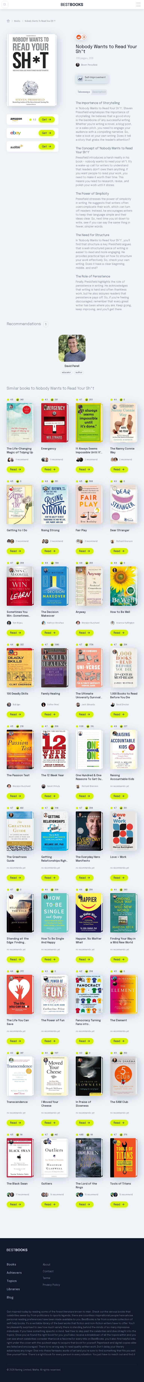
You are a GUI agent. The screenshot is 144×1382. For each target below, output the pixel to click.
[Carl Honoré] (80, 1060)
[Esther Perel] (43, 704)
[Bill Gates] (12, 1194)
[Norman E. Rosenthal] (11, 1060)
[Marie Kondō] (11, 407)
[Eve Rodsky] (80, 488)
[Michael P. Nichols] (46, 657)
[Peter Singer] (11, 978)
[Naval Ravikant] (9, 1194)
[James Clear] (81, 1194)
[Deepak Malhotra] (46, 1060)
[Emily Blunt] (112, 459)
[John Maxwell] (11, 570)
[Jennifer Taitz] (46, 897)
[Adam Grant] (46, 541)
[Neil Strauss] (46, 407)
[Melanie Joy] (46, 815)
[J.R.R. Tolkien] (80, 1142)
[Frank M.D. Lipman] (114, 570)
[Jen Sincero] (9, 541)
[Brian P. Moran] (46, 733)
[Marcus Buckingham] (114, 815)
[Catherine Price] (46, 978)
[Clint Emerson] (11, 652)
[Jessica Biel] (115, 459)
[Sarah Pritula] (43, 786)
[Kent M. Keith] (80, 570)
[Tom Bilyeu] (9, 623)
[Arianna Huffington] (78, 541)
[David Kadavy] (12, 459)
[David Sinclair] (78, 459)
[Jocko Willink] (115, 1194)
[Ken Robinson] (114, 978)
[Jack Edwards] (80, 652)
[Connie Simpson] (114, 407)
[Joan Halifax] (11, 897)
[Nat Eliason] (46, 459)
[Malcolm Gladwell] (46, 1142)
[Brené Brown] (46, 488)
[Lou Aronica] (114, 984)
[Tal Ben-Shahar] (80, 897)
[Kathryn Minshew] (43, 623)
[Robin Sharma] (11, 815)
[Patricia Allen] (11, 488)
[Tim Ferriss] (43, 459)
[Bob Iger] (9, 704)
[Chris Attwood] (11, 733)
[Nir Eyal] (46, 1194)
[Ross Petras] (80, 412)
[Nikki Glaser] (12, 541)
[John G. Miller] (114, 733)
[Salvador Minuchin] (46, 652)
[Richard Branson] (112, 541)
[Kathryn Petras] (80, 407)
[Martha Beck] (114, 897)
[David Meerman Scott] (80, 978)
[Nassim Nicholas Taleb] (11, 1142)
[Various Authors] (114, 488)
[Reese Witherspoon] (81, 541)
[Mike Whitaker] (46, 570)
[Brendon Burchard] (78, 623)
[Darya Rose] (43, 541)
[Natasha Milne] (80, 733)
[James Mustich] (114, 652)
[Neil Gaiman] (81, 459)
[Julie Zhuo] (9, 459)
